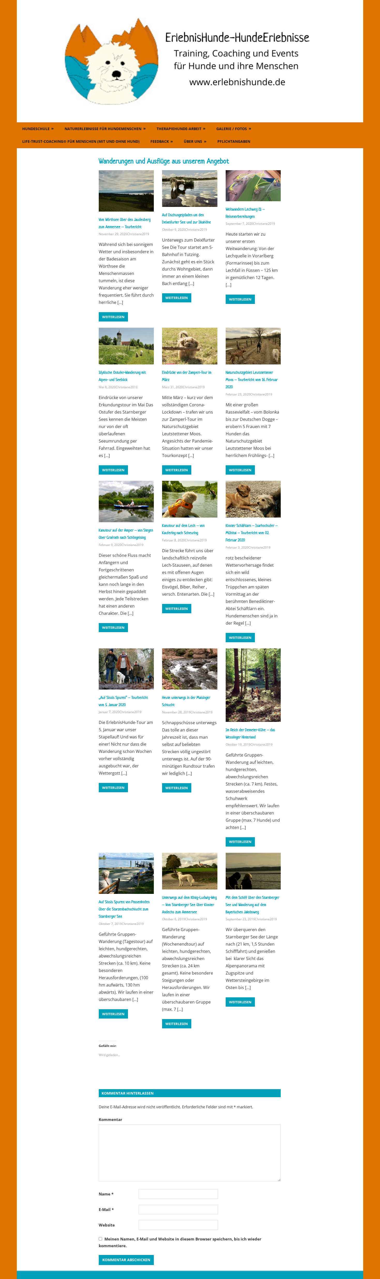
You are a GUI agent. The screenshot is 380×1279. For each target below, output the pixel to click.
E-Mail (106, 1209)
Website (107, 1225)
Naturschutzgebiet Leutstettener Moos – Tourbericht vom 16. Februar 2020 (252, 379)
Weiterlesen (113, 317)
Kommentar (110, 1119)
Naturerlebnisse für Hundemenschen (103, 128)
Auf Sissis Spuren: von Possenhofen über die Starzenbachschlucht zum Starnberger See (124, 909)
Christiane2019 (138, 234)
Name (106, 1193)
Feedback (159, 141)
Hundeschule (36, 128)
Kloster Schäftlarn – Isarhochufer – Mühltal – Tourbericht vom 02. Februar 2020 (252, 532)
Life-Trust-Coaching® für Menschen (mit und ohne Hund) (81, 141)
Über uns (193, 141)
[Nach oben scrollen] (371, 1270)
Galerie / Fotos (231, 128)
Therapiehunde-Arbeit (179, 128)
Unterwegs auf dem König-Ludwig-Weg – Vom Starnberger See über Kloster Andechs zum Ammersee (189, 904)
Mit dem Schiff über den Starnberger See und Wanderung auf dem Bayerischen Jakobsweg (252, 904)
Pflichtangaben (233, 141)
